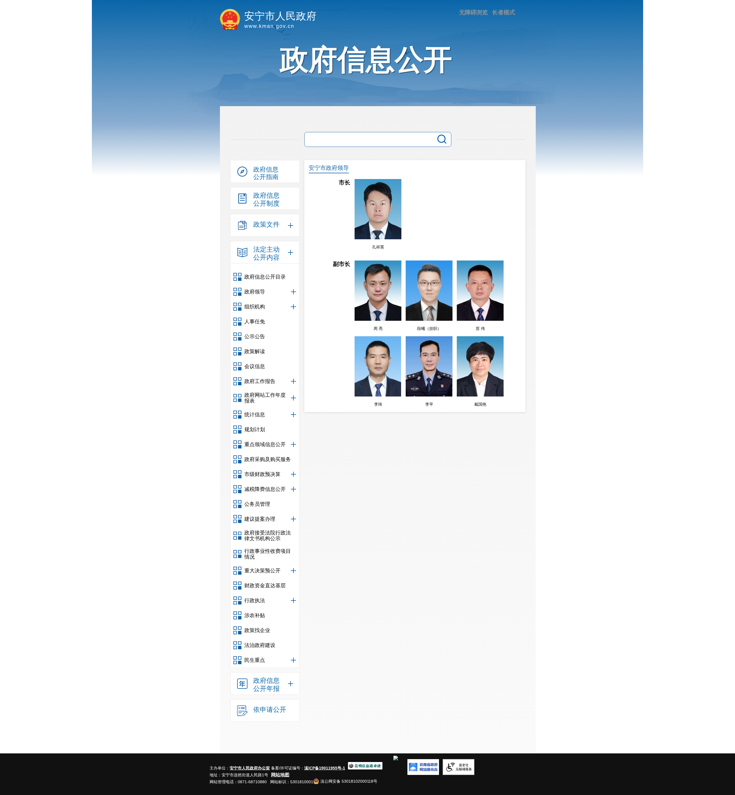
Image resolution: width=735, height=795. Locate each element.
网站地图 (280, 774)
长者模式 (503, 12)
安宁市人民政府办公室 (250, 768)
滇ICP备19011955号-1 (324, 768)
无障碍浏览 (473, 12)
